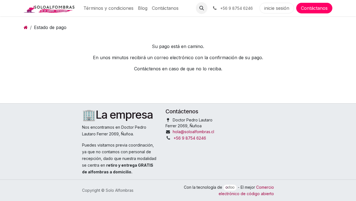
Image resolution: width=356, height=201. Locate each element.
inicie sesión (276, 8)
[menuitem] (108, 8)
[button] (201, 8)
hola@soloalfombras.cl (193, 131)
